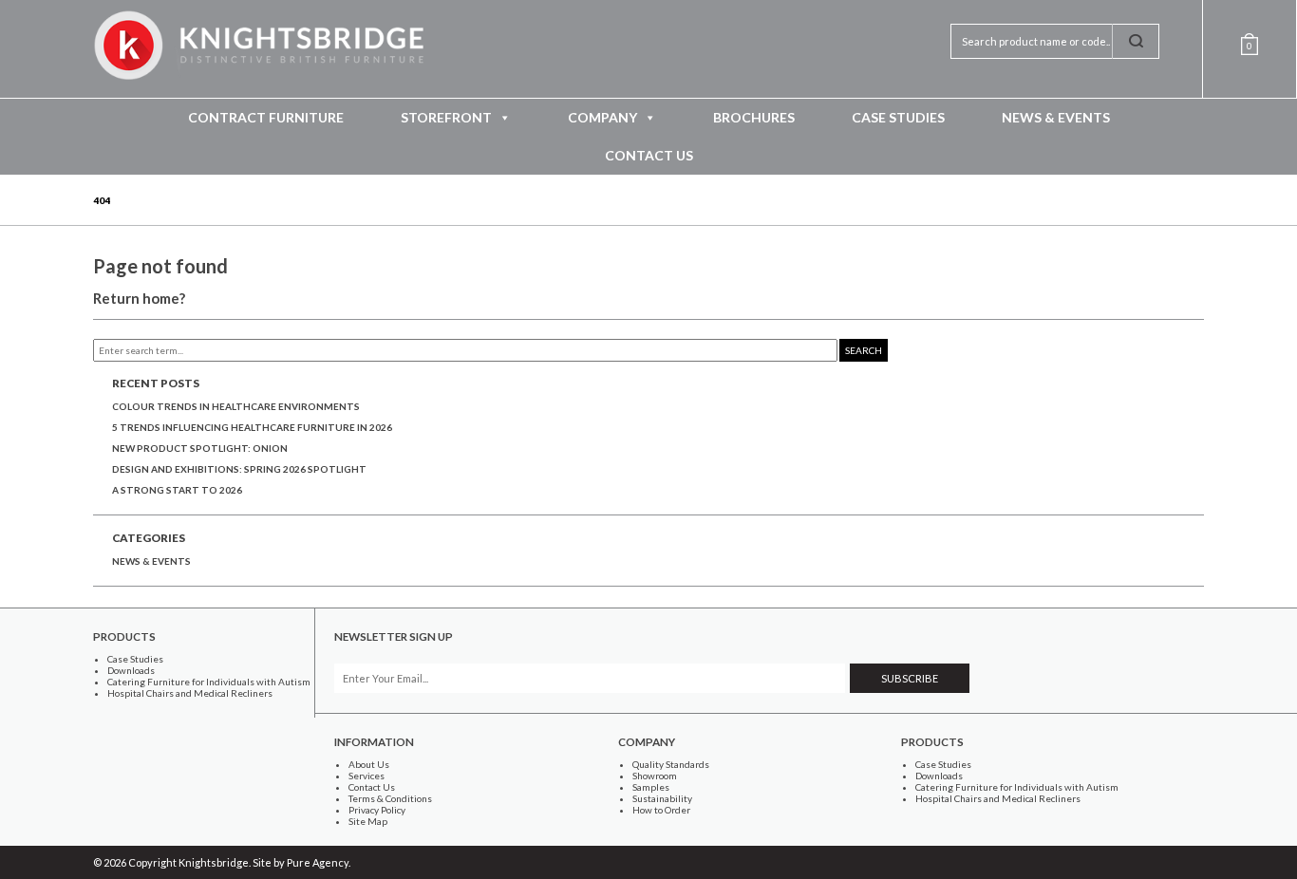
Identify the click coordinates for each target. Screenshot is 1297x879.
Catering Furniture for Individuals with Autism (208, 681)
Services (366, 775)
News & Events (1056, 117)
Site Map (367, 821)
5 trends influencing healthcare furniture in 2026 (252, 427)
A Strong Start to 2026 (177, 490)
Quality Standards (670, 764)
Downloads (131, 670)
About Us (368, 764)
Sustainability (662, 798)
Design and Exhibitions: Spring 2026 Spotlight (239, 469)
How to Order (661, 809)
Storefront (446, 117)
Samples (650, 787)
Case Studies (898, 117)
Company (602, 117)
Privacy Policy (376, 809)
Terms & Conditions (390, 798)
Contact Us (649, 155)
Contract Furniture (266, 117)
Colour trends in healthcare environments (236, 406)
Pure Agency (317, 862)
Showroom (654, 775)
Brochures (754, 117)
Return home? (139, 298)
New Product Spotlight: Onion (200, 448)
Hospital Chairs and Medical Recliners (190, 693)
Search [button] (863, 350)
